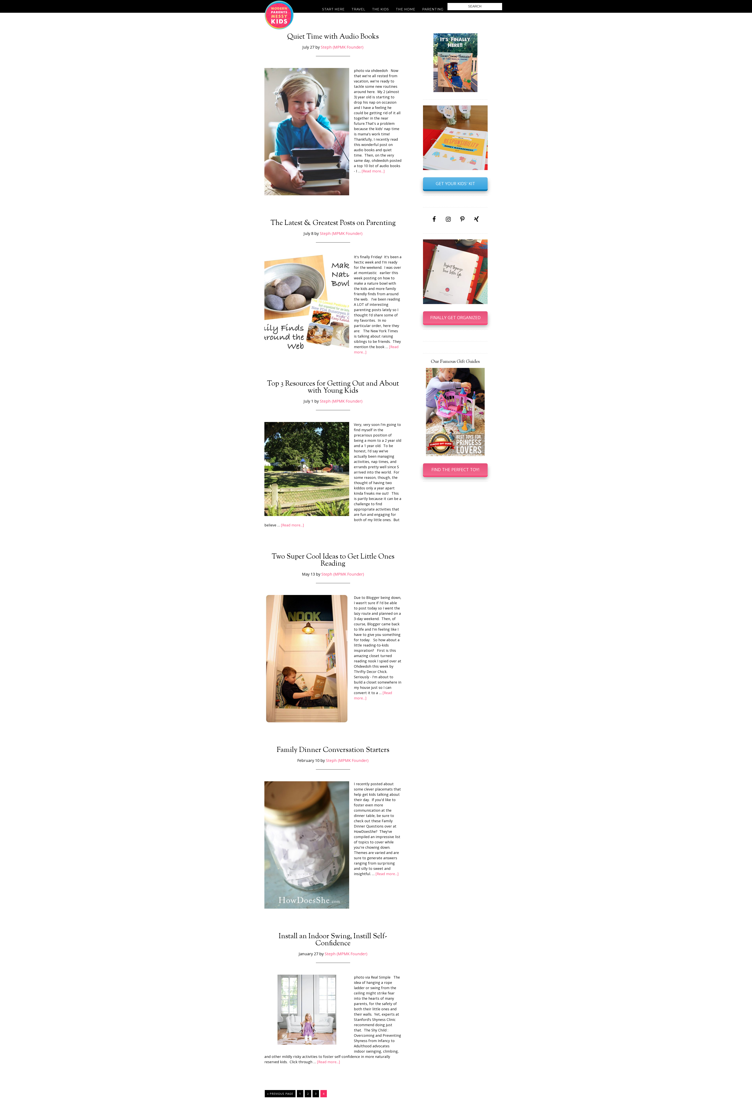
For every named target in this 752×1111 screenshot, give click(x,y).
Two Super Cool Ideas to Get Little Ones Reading (333, 560)
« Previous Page (280, 1094)
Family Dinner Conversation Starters (333, 750)
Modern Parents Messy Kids (279, 14)
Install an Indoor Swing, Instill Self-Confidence (333, 940)
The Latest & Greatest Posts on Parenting (333, 223)
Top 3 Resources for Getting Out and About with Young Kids (333, 387)
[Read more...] (373, 171)
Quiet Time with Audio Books (333, 37)
